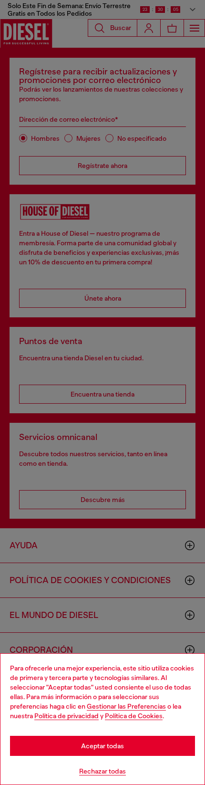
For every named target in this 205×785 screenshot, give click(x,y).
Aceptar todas (102, 746)
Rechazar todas (102, 771)
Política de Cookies (134, 716)
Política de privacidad (66, 716)
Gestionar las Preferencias (126, 706)
